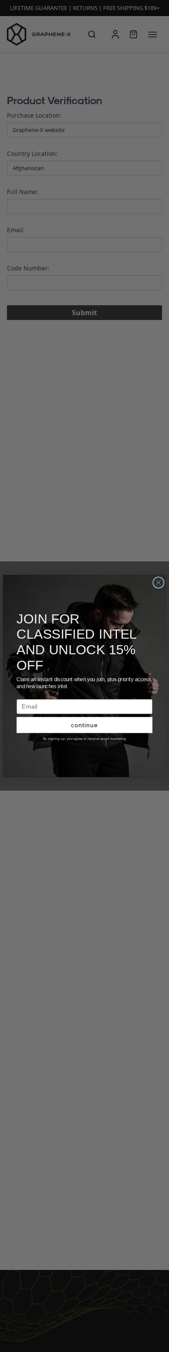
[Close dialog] (158, 582)
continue (84, 725)
